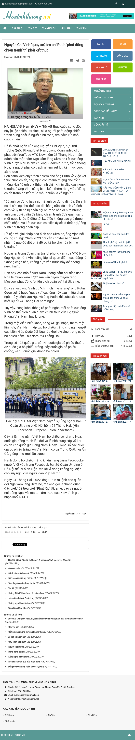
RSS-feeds (10, 721)
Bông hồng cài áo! (16, 652)
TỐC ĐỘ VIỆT (20, 735)
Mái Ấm (101, 44)
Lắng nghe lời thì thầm (18, 656)
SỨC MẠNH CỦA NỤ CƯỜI (20, 578)
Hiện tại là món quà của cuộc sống (24, 661)
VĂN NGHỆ (101, 67)
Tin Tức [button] (32, 28)
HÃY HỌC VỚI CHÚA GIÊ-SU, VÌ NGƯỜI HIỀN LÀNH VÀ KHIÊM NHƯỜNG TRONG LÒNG (111, 191)
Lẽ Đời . (106, 224)
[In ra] (78, 60)
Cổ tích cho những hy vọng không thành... (27, 632)
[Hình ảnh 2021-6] (101, 371)
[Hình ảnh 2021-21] (123, 371)
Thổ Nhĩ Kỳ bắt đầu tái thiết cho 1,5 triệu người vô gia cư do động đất (39, 560)
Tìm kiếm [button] (81, 28)
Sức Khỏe (101, 79)
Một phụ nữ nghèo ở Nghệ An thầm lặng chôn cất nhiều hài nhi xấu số (118, 215)
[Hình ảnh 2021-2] (101, 412)
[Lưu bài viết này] (83, 60)
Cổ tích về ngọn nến (17, 637)
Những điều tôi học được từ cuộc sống (26, 593)
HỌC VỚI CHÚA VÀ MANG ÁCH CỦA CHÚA (116, 181)
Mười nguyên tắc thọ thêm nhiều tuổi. (116, 254)
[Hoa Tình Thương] (26, 15)
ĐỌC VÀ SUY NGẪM (104, 104)
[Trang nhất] (5, 28)
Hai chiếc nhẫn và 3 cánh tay (21, 598)
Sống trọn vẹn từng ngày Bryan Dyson (25, 666)
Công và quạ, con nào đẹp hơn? (116, 236)
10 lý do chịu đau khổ (113, 283)
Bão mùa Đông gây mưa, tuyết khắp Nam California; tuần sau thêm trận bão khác (45, 618)
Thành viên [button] (48, 28)
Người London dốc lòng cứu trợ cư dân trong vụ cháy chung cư (117, 298)
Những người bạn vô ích (19, 603)
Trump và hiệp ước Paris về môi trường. (116, 308)
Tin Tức (51, 715)
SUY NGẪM (101, 55)
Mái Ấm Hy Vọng (102, 90)
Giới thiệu (9, 715)
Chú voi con (13, 627)
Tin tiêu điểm (99, 140)
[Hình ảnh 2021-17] (123, 412)
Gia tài (11, 588)
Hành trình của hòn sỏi (18, 573)
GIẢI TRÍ (122, 67)
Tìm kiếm (92, 715)
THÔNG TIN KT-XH (103, 97)
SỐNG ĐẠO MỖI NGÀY (105, 111)
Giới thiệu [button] (17, 28)
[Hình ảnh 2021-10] (101, 392)
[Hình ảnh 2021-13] (123, 392)
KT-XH (123, 44)
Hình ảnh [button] (66, 28)
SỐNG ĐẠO (122, 55)
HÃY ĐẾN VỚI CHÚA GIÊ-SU (117, 161)
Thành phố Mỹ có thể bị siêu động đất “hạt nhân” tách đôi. (118, 244)
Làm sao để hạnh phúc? (115, 262)
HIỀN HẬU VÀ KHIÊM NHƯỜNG (113, 171)
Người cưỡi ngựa (16, 647)
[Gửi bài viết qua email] (72, 60)
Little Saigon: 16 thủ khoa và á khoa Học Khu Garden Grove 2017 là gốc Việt (111, 275)
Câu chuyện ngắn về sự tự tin (21, 583)
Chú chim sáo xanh (17, 642)
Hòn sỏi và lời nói (16, 568)
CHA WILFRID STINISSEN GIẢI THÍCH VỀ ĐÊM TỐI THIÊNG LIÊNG (116, 153)
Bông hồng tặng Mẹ (17, 608)
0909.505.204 (45, 3)
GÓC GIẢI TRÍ (101, 124)
